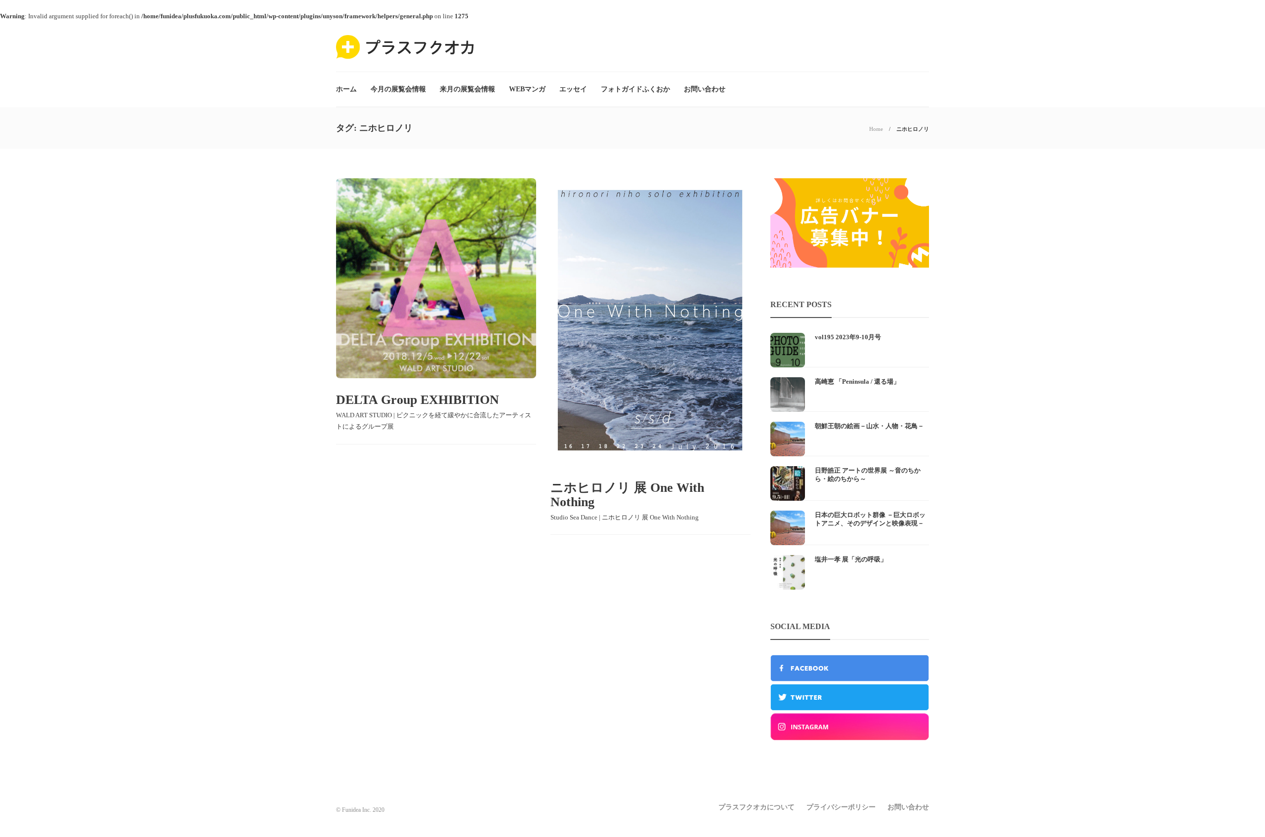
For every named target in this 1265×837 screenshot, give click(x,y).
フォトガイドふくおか (635, 89)
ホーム (346, 89)
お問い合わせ (704, 89)
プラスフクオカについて (756, 807)
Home (876, 129)
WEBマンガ (527, 89)
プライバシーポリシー (841, 807)
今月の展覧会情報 (398, 89)
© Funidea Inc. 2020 (360, 809)
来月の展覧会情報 (467, 89)
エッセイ (573, 89)
